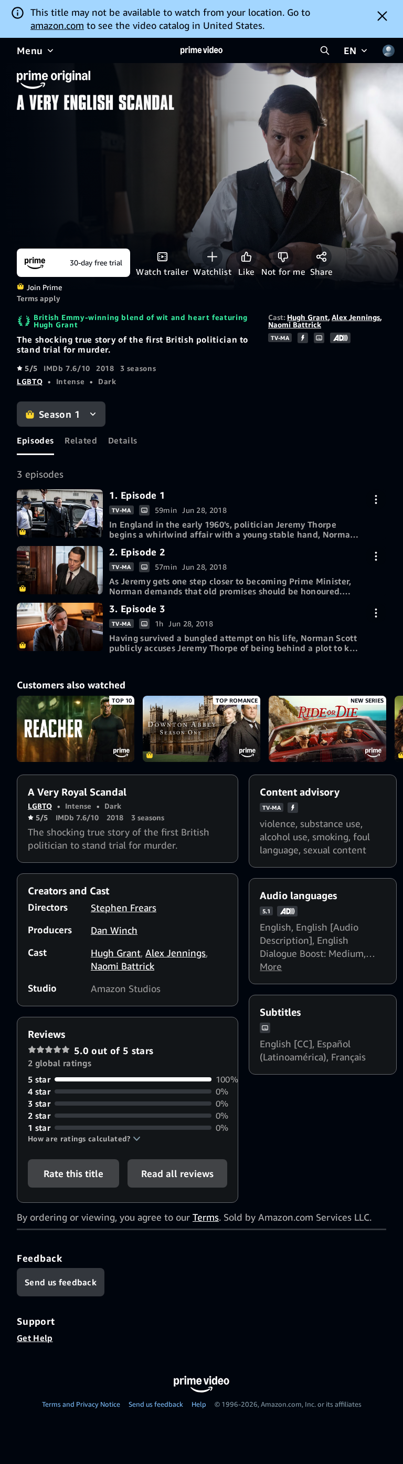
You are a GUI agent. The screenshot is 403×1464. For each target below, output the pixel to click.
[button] (84, 1138)
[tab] (35, 441)
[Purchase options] (376, 499)
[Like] (246, 256)
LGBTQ (30, 381)
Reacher (75, 729)
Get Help (35, 1338)
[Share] (321, 256)
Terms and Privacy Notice (81, 1404)
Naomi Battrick (294, 324)
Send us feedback (156, 1404)
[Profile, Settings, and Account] (388, 50)
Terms (206, 1217)
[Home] (201, 50)
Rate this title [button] (73, 1173)
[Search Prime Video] (324, 50)
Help (199, 1404)
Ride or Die (327, 729)
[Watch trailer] (162, 256)
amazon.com (57, 25)
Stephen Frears (123, 907)
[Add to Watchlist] (212, 256)
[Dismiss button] (382, 15)
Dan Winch (114, 930)
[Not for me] (283, 256)
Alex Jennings (356, 317)
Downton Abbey (201, 729)
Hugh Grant (307, 317)
